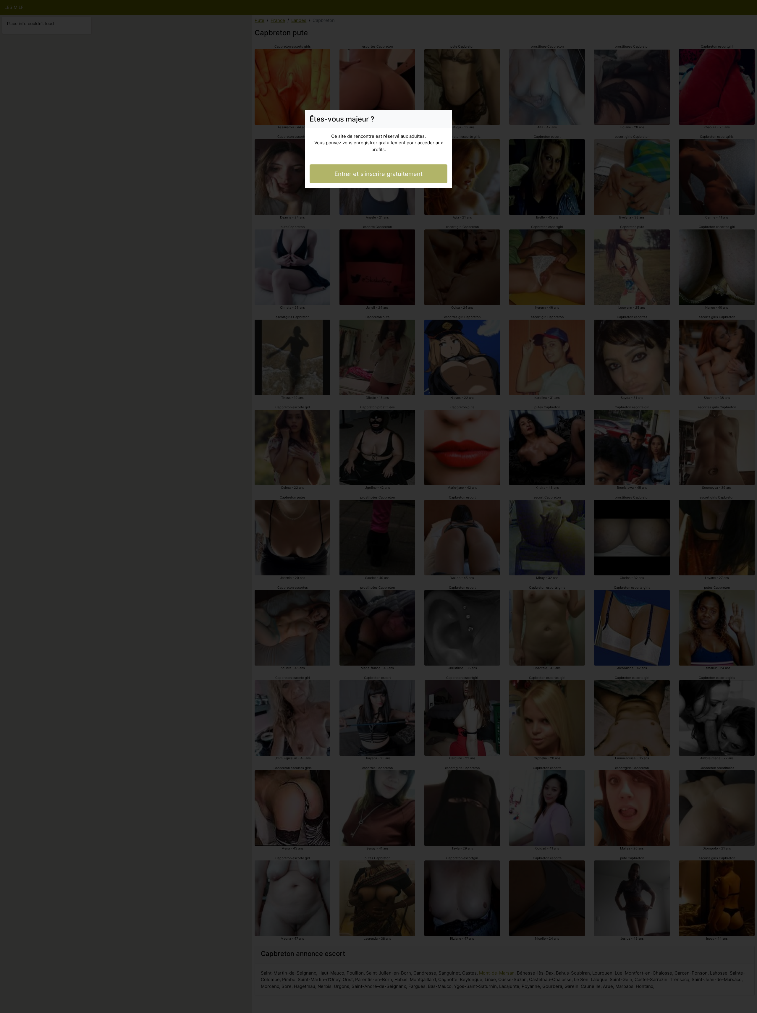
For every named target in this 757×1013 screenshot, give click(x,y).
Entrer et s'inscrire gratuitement (378, 173)
